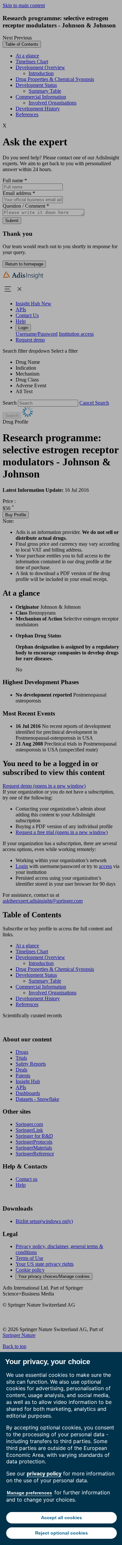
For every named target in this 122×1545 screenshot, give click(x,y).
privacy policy (44, 1473)
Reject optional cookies (61, 1533)
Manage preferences (29, 1492)
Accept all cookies (61, 1517)
